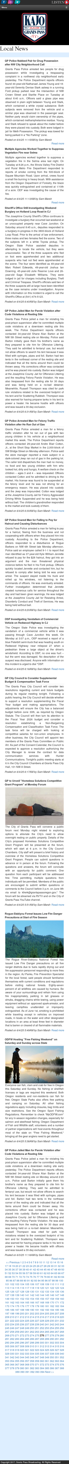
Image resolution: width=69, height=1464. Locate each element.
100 (61, 1280)
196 (62, 1310)
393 (37, 1372)
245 (7, 1328)
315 (57, 1346)
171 (57, 1302)
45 (45, 1269)
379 (17, 1368)
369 (27, 1364)
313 (47, 1346)
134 (52, 1291)
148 (62, 1295)
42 (34, 1269)
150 (12, 1299)
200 (22, 1313)
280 (62, 1335)
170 (52, 1302)
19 (13, 1266)
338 (52, 1353)
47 (52, 1269)
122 (52, 1288)
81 (52, 1277)
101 (7, 1284)
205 (47, 1313)
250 (32, 1328)
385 (47, 1368)
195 (57, 1310)
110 (52, 1284)
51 (6, 1273)
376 (62, 1364)
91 (28, 1280)
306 (12, 1346)
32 (59, 1266)
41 (31, 1269)
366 (12, 1364)
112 (62, 1284)
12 (47, 1262)
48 (55, 1269)
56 (23, 1273)
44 (41, 1269)
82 (55, 1277)
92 (32, 1280)
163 (17, 1302)
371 (37, 1364)
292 (62, 1339)
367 (17, 1364)
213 (27, 1317)
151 (17, 1299)
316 (62, 1346)
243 (57, 1324)
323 (37, 1350)
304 (62, 1342)
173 (7, 1306)
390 (22, 1372)
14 (54, 1262)
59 (34, 1273)
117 (27, 1288)
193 (47, 1310)
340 (62, 1353)
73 (23, 1277)
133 (47, 1291)
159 (57, 1299)
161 (7, 1302)
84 (62, 1277)
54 (16, 1273)
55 (20, 1273)
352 (62, 1357)
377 (7, 1368)
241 (47, 1324)
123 (57, 1288)
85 (7, 1280)
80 (48, 1277)
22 (23, 1266)
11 (44, 1262)
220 (62, 1317)
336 (42, 1353)
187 (17, 1310)
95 (42, 1280)
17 (6, 1266)
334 (32, 1353)
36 (13, 1269)
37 (16, 1269)
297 (27, 1342)
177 (27, 1306)
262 (32, 1331)
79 (45, 1277)
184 (62, 1306)
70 (13, 1277)
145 (47, 1295)
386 (52, 1368)
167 (37, 1302)
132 (42, 1291)
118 (32, 1288)
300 (42, 1342)
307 (17, 1346)
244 (62, 1324)
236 (22, 1324)
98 (53, 1280)
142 (32, 1295)
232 (62, 1320)
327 (57, 1350)
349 (47, 1357)
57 (27, 1273)
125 (7, 1291)
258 (12, 1331)
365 (7, 1364)
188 (22, 1310)
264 (42, 1331)
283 (17, 1339)
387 (57, 1368)
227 (37, 1320)
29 (48, 1266)
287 (37, 1339)
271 (17, 1335)
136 (62, 1291)
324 (42, 1350)
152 (22, 1299)
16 (61, 1262)
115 (17, 1288)
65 (55, 1273)
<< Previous (13, 1262)
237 (27, 1324)
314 (52, 1346)
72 (20, 1277)
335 (37, 1353)
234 (12, 1324)
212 (22, 1317)
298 (32, 1342)
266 (52, 1331)
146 (52, 1295)
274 (32, 1335)
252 (42, 1328)
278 (52, 1335)
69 (9, 1277)
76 (34, 1277)
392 (32, 1372)
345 (27, 1357)
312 (42, 1346)
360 (42, 1361)
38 (20, 1269)
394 (42, 1372)
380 (22, 1368)
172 (62, 1302)
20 (16, 1266)
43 (38, 1269)
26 (38, 1266)
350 (52, 1357)
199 (17, 1313)
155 (37, 1299)
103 (17, 1284)
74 (27, 1277)
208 (62, 1313)
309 (27, 1346)
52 (9, 1273)
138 (12, 1295)
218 (52, 1317)
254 (52, 1328)
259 (17, 1331)
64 (52, 1273)
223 (17, 1320)
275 (37, 1335)
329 (7, 1353)
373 (47, 1364)
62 (45, 1273)
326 (52, 1350)
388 (62, 1368)
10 (40, 1262)
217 (47, 1317)
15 (58, 1262)
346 (32, 1357)
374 (52, 1364)
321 (27, 1350)
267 (57, 1331)
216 (42, 1317)
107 (37, 1284)
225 (27, 1320)
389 (17, 1372)
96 (46, 1280)
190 (32, 1310)
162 (12, 1302)
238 (32, 1324)
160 (62, 1299)
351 (57, 1357)
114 (12, 1288)
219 (57, 1317)
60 (38, 1273)
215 (37, 1317)
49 (59, 1269)
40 (27, 1269)
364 (62, 1361)
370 (32, 1364)
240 (42, 1324)
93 (35, 1280)
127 (17, 1291)
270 (12, 1335)
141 (27, 1295)
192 (42, 1310)
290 (52, 1339)
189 (27, 1310)
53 (13, 1273)
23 (27, 1266)
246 (12, 1328)
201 (27, 1313)
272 (22, 1335)
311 (37, 1346)
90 (25, 1280)
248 (22, 1328)
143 (37, 1295)
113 (7, 1288)
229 (47, 1320)
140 (22, 1295)
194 (52, 1310)
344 (22, 1357)
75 (31, 1277)
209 (7, 1317)
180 (42, 1306)
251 (37, 1328)
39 (23, 1269)
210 (12, 1317)
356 (22, 1361)
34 (6, 1269)
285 (27, 1339)
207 (57, 1313)
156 (42, 1299)
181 (47, 1306)
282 (12, 1339)
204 (42, 1313)
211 (17, 1317)
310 (32, 1346)
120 (42, 1288)
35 (9, 1269)
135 (57, 1291)
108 (42, 1284)
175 (17, 1306)
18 (9, 1266)
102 (12, 1284)
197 (7, 1313)
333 (27, 1353)
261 (27, 1331)
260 (22, 1331)
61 (41, 1273)
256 (62, 1328)
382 (32, 1368)
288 (42, 1339)
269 (7, 1335)
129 (27, 1291)
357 (27, 1361)
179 (37, 1306)
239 (37, 1324)
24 (31, 1266)
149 (7, 1299)
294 (12, 1342)
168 (42, 1302)
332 (22, 1353)
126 (12, 1291)
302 (52, 1342)
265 (47, 1331)
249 (27, 1328)
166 (32, 1302)
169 (47, 1302)
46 (48, 1269)
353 (7, 1361)
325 (47, 1350)
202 (32, 1313)
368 (22, 1364)
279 (57, 1335)
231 (57, 1320)
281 (7, 1339)
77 (38, 1277)
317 (7, 1350)
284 (22, 1339)
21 (20, 1266)
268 (62, 1331)
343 (17, 1357)
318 (12, 1350)
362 (52, 1361)
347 (37, 1357)
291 (57, 1339)
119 (37, 1288)
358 (32, 1361)
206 (52, 1313)
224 (22, 1320)
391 (27, 1372)
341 (7, 1357)
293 (7, 1342)
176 (22, 1306)
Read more (58, 143)
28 (45, 1266)
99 (56, 1280)
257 (7, 1331)
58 (31, 1273)
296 (22, 1342)
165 (27, 1302)
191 (37, 1310)
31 (55, 1266)
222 (12, 1320)
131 (37, 1291)
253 (47, 1328)
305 (7, 1346)
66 (59, 1273)
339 (57, 1353)
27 (41, 1266)
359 (37, 1361)
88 (18, 1280)
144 (42, 1295)
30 (52, 1266)
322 (32, 1350)
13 (51, 1262)
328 (62, 1350)
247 (17, 1328)
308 (22, 1346)
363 (57, 1361)
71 (16, 1277)
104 (22, 1284)
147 (57, 1295)
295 (17, 1342)
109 (47, 1284)
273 (27, 1335)
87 (14, 1280)
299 (37, 1342)
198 (12, 1313)
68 (6, 1277)
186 (12, 1310)
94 (39, 1280)
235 (17, 1324)
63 (48, 1273)
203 (37, 1313)
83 (59, 1277)
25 (34, 1266)
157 (47, 1299)
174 (12, 1306)
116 (22, 1288)
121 (47, 1288)
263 (37, 1331)
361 (47, 1361)
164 (22, 1302)
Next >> (49, 1372)
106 (32, 1284)
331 (17, 1353)
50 (62, 1269)
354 (12, 1361)
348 (42, 1357)
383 (37, 1368)
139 (17, 1295)
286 (32, 1339)
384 (42, 1368)
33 (62, 1266)
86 (10, 1280)
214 (32, 1317)
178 (32, 1306)
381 (27, 1368)
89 (21, 1280)
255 (57, 1328)
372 (42, 1364)
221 (7, 1320)
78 (41, 1277)
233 (7, 1324)
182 (52, 1306)
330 (12, 1353)
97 (49, 1280)
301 (47, 1342)
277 (47, 1335)
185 (7, 1310)
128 (22, 1291)
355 (17, 1361)
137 (7, 1295)
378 (12, 1368)
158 (52, 1299)
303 (57, 1342)
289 (47, 1339)
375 (57, 1364)
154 (32, 1299)
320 (22, 1350)
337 (47, 1353)
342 (12, 1357)
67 (62, 1273)
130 (32, 1291)
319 (17, 1350)
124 (62, 1288)
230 (52, 1320)
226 (32, 1320)
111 (57, 1284)
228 (42, 1320)
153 (27, 1299)
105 (27, 1284)
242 (52, 1324)
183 (57, 1306)
